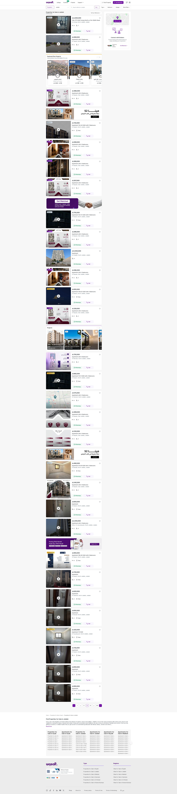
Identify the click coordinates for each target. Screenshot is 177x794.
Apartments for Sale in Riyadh (67, 736)
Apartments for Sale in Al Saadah (109, 751)
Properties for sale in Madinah (53, 741)
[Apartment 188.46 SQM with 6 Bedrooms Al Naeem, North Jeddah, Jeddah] (58, 568)
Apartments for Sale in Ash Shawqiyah (123, 753)
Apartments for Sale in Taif (67, 745)
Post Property (107, 2)
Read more (49, 726)
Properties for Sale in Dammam (91, 777)
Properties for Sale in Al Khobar (91, 780)
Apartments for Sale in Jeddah (67, 738)
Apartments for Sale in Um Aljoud (123, 739)
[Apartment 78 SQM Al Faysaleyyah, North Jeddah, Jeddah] (58, 643)
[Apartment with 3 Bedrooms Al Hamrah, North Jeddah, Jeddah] (58, 408)
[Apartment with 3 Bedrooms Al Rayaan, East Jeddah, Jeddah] (58, 157)
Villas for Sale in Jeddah (119, 771)
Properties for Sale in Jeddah (91, 771)
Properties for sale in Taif (53, 745)
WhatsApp (78, 31)
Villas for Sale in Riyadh (119, 768)
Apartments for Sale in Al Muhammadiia (123, 747)
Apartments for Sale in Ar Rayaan (95, 743)
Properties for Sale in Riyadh (91, 768)
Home (47, 715)
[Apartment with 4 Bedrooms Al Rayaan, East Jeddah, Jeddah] (58, 106)
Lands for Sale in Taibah (81, 743)
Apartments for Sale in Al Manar (95, 749)
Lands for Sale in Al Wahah (81, 745)
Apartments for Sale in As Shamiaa (123, 743)
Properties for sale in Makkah (53, 739)
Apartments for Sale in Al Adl (123, 751)
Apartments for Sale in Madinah (67, 741)
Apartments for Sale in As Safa (81, 739)
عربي (123, 790)
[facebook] (53, 790)
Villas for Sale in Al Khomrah (81, 751)
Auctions (65, 2)
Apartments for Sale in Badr (109, 747)
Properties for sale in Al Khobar (53, 749)
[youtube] (60, 790)
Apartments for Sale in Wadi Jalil (123, 738)
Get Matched (123, 45)
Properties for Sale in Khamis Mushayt (93, 782)
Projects (73, 2)
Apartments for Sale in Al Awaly (109, 745)
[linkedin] (57, 790)
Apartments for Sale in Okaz (109, 736)
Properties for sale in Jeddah (53, 738)
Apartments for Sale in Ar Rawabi (81, 738)
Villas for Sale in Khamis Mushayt (122, 782)
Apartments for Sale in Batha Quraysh (123, 741)
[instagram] (47, 790)
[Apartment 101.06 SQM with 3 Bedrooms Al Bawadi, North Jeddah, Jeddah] (58, 478)
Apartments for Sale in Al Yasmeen (109, 741)
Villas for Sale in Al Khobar (120, 780)
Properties (49, 7)
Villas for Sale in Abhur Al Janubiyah (81, 749)
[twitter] (63, 790)
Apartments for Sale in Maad (123, 749)
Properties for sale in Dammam (53, 747)
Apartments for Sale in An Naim (81, 736)
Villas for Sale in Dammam (120, 777)
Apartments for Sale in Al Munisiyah (109, 738)
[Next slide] (131, 742)
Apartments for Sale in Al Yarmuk (109, 749)
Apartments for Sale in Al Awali (123, 736)
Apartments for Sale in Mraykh (95, 751)
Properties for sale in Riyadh (53, 736)
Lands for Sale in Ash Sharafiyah (81, 747)
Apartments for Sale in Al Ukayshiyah (123, 745)
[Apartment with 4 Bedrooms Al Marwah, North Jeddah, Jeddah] (58, 369)
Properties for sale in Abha (53, 743)
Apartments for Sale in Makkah (67, 739)
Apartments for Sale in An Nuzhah (95, 747)
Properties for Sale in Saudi (56, 715)
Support (80, 2)
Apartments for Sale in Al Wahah (95, 745)
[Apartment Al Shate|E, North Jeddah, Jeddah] (58, 266)
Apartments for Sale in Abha (67, 743)
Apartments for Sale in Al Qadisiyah (109, 743)
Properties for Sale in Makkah (91, 774)
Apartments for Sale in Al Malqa (109, 739)
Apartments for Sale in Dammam (67, 747)
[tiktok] (50, 790)
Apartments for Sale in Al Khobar (67, 749)
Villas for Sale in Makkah (119, 774)
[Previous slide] (46, 742)
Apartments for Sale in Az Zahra (81, 741)
